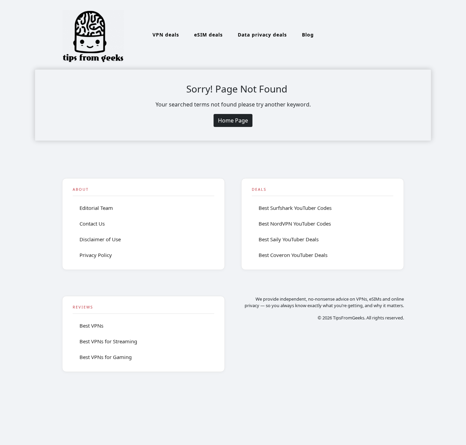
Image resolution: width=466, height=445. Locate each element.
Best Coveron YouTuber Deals (293, 255)
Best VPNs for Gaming (105, 357)
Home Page (233, 120)
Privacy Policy (95, 255)
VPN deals (165, 34)
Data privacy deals (262, 34)
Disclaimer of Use (100, 239)
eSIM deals (208, 34)
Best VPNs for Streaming (108, 341)
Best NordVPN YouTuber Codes (295, 223)
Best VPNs (91, 325)
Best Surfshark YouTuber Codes (295, 207)
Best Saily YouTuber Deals (289, 239)
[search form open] (411, 34)
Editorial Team (96, 207)
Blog (308, 34)
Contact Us (92, 223)
